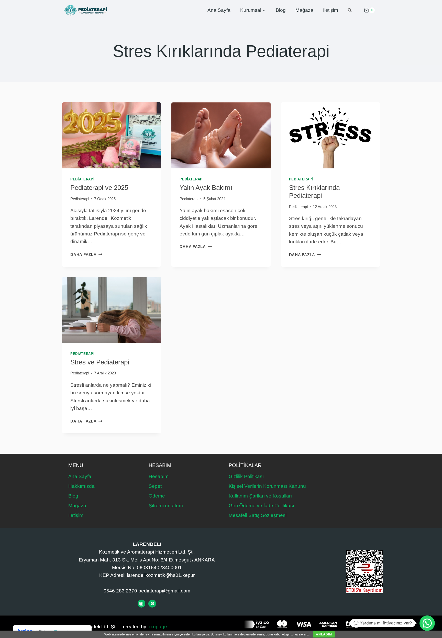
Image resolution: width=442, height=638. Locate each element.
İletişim (330, 10)
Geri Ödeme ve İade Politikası (261, 505)
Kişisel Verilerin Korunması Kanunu (267, 486)
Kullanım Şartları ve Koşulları (260, 496)
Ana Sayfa (218, 10)
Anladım (324, 634)
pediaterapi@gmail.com (164, 590)
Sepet (155, 486)
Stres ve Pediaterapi (99, 362)
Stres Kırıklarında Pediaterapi (314, 191)
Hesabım (159, 476)
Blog (281, 10)
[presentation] (111, 135)
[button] (427, 623)
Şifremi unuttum (166, 505)
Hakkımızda (81, 486)
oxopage (157, 626)
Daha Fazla (86, 254)
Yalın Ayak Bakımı (206, 187)
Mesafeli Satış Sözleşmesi (257, 515)
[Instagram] (141, 603)
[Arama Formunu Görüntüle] (350, 10)
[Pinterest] (152, 603)
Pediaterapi (82, 179)
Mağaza (304, 10)
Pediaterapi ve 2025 (99, 187)
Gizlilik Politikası (246, 476)
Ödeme (157, 496)
